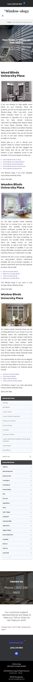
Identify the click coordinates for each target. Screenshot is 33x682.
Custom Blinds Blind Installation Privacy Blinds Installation (16, 440)
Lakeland (6, 517)
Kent (4, 507)
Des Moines (6, 485)
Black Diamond (7, 471)
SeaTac (5, 548)
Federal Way (7, 489)
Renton (5, 544)
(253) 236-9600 (17, 4)
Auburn (5, 467)
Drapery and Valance (9, 421)
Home (9, 22)
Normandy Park (8, 535)
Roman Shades (7, 425)
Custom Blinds (7, 412)
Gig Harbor (6, 503)
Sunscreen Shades (8, 434)
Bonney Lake (7, 476)
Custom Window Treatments (11, 416)
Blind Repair (6, 407)
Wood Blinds (6, 450)
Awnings (5, 403)
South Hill (6, 553)
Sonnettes (6, 430)
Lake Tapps (6, 512)
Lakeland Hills (7, 521)
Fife (4, 494)
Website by (16, 677)
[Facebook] (16, 653)
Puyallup (5, 539)
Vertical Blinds (7, 446)
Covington (6, 480)
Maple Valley (7, 530)
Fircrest (5, 498)
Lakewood (6, 526)
